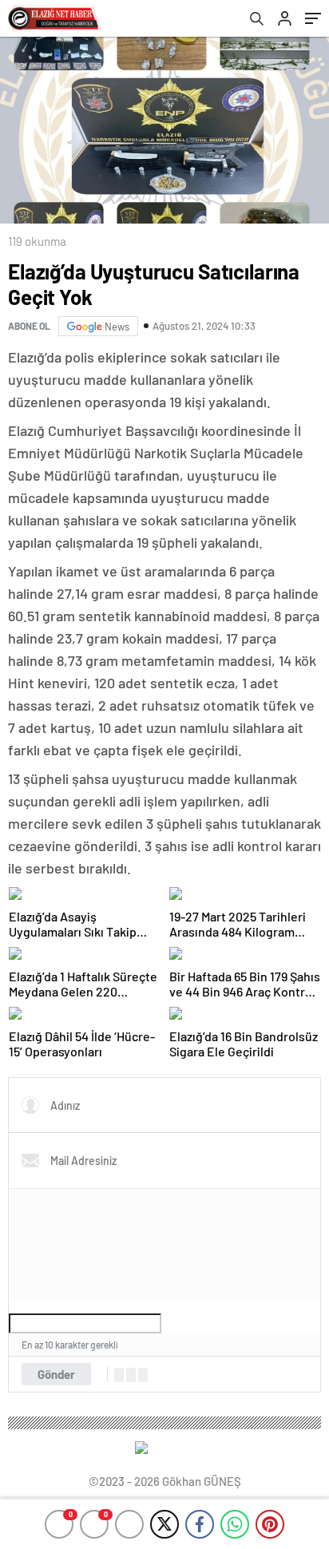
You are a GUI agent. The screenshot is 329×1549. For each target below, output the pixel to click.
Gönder (56, 1374)
